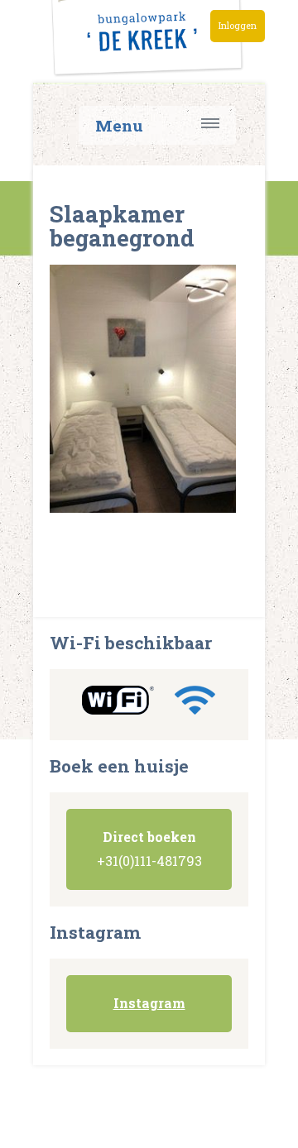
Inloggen (238, 25)
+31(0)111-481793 (149, 848)
